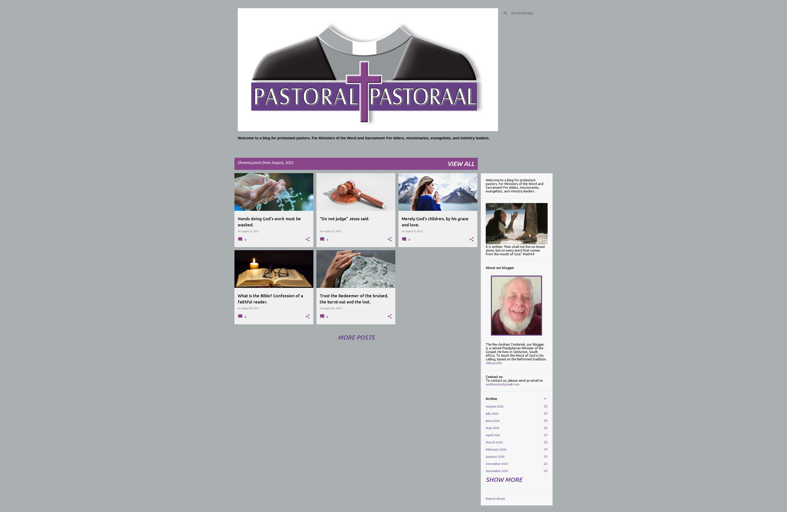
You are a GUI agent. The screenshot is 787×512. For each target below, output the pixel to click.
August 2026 (495, 406)
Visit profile (494, 363)
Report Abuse (495, 499)
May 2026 (492, 428)
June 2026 (493, 421)
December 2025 (497, 464)
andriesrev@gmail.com (502, 384)
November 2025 (497, 471)
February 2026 (496, 449)
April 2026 (493, 435)
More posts (356, 337)
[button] (307, 239)
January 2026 (495, 457)
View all (460, 163)
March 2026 (494, 442)
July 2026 (492, 414)
